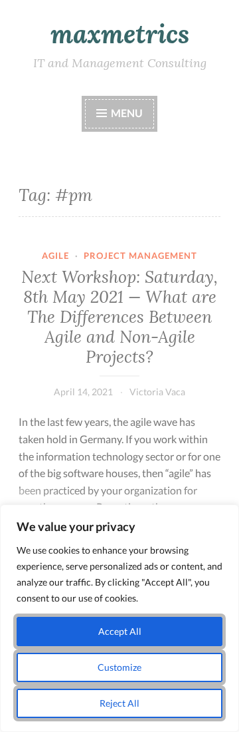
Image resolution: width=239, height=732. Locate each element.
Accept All (119, 631)
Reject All (119, 703)
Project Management (140, 255)
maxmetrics (119, 34)
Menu (127, 112)
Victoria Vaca (157, 391)
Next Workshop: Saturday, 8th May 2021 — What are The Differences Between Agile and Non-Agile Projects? (119, 316)
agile (55, 255)
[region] (119, 618)
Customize (119, 667)
